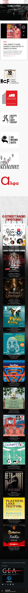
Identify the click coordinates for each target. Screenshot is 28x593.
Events (5, 41)
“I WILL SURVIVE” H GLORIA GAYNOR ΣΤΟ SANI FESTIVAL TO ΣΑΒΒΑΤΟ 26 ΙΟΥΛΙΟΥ (13, 46)
